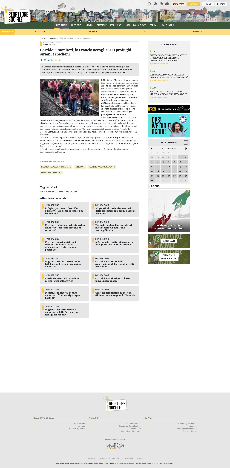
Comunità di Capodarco (131, 431)
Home (42, 38)
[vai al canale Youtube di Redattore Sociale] (167, 4)
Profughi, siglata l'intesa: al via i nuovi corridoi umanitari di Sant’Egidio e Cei (113, 228)
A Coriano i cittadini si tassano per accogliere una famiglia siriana (115, 243)
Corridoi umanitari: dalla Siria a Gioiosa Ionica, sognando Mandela (115, 294)
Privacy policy (116, 458)
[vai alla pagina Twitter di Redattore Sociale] (155, 4)
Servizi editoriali (190, 431)
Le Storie (76, 25)
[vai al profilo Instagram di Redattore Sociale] (161, 4)
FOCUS (155, 186)
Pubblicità (91, 458)
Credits (139, 458)
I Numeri (89, 25)
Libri (127, 25)
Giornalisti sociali (133, 423)
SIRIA (42, 191)
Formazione (192, 426)
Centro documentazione (186, 429)
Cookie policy (129, 458)
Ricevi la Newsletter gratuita (56, 167)
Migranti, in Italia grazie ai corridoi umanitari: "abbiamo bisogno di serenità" (65, 228)
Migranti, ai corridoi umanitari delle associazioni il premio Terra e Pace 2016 (115, 211)
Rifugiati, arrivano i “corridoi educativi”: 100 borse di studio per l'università (64, 211)
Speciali (154, 25)
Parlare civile (135, 429)
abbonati (194, 4)
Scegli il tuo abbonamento (102, 167)
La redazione (79, 423)
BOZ (103, 80)
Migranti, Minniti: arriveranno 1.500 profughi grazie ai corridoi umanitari (63, 264)
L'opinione (115, 25)
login (209, 4)
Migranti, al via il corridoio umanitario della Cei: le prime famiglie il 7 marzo (62, 312)
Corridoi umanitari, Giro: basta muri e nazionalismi (112, 279)
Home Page (80, 167)
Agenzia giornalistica (187, 423)
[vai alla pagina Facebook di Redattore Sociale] (149, 4)
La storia (81, 426)
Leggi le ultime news (51, 172)
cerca (222, 4)
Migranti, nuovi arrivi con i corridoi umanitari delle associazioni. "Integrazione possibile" (61, 246)
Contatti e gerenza (77, 429)
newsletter (178, 4)
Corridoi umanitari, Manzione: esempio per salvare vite (62, 279)
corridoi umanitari (67, 191)
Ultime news (169, 44)
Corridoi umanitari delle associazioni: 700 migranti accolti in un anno (114, 264)
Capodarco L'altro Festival (130, 426)
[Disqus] (89, 356)
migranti (50, 191)
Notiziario (61, 25)
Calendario (168, 25)
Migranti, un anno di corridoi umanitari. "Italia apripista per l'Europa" (62, 295)
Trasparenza (103, 458)
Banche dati (139, 25)
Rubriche (102, 25)
